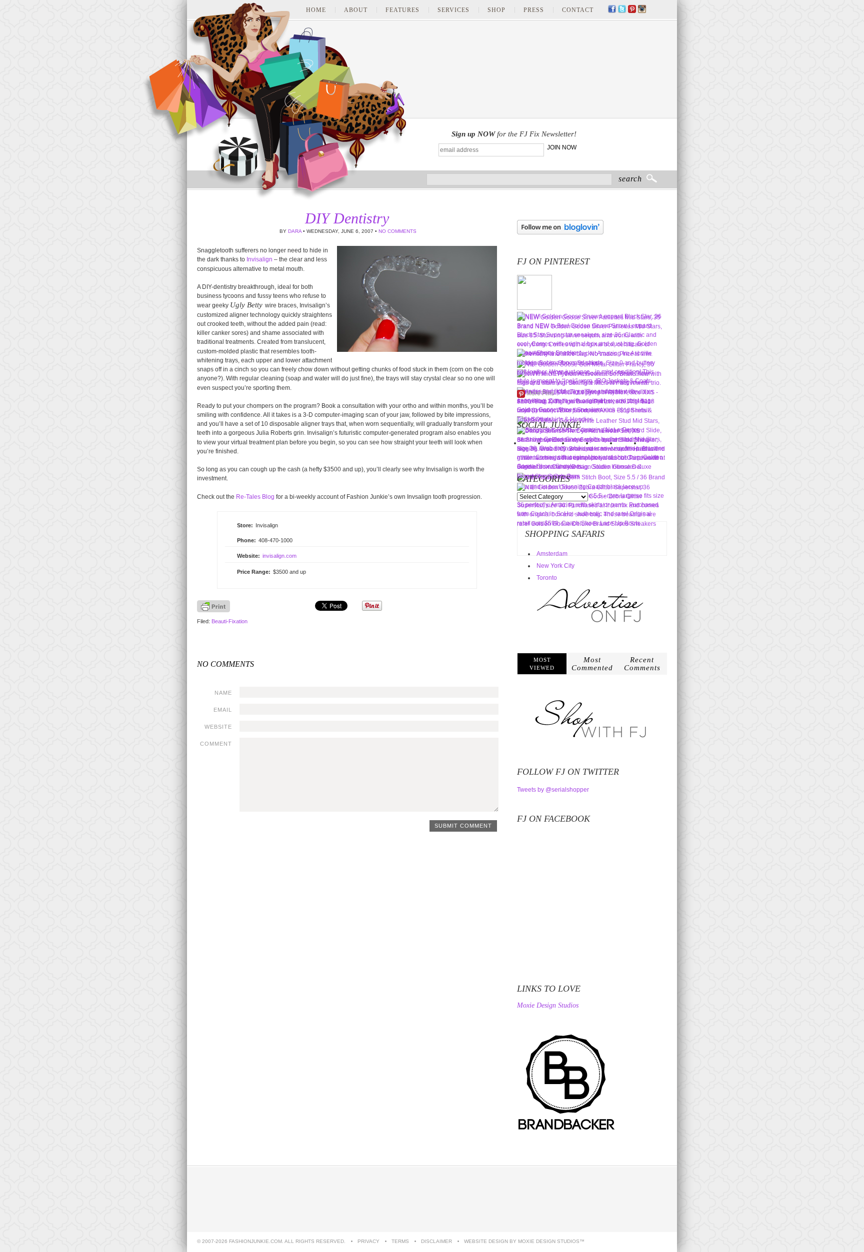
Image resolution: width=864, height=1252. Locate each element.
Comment (216, 744)
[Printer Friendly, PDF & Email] (213, 610)
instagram (642, 9)
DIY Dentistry (347, 218)
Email (223, 710)
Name (223, 693)
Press (534, 9)
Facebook (612, 9)
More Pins (540, 393)
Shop (497, 9)
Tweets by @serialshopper (553, 789)
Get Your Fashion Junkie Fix (625, 144)
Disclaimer (436, 1241)
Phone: (246, 540)
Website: (248, 556)
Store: (245, 525)
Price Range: (253, 572)
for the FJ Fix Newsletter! (514, 134)
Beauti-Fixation (230, 621)
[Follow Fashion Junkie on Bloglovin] (560, 232)
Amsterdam (552, 553)
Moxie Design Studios (547, 1005)
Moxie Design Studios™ (551, 1241)
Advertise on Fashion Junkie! (619, 1199)
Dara (295, 231)
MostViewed (542, 664)
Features (403, 9)
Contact (578, 9)
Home (316, 9)
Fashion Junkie (274, 101)
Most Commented (592, 664)
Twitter (622, 9)
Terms (400, 1241)
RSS (662, 9)
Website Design (486, 1241)
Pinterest (632, 9)
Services (454, 9)
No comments (397, 231)
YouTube (652, 9)
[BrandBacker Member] (567, 1131)
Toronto (546, 577)
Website (218, 727)
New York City (555, 565)
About (356, 9)
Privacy (369, 1241)
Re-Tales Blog (255, 496)
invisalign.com (279, 556)
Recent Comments (642, 664)
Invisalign (259, 259)
